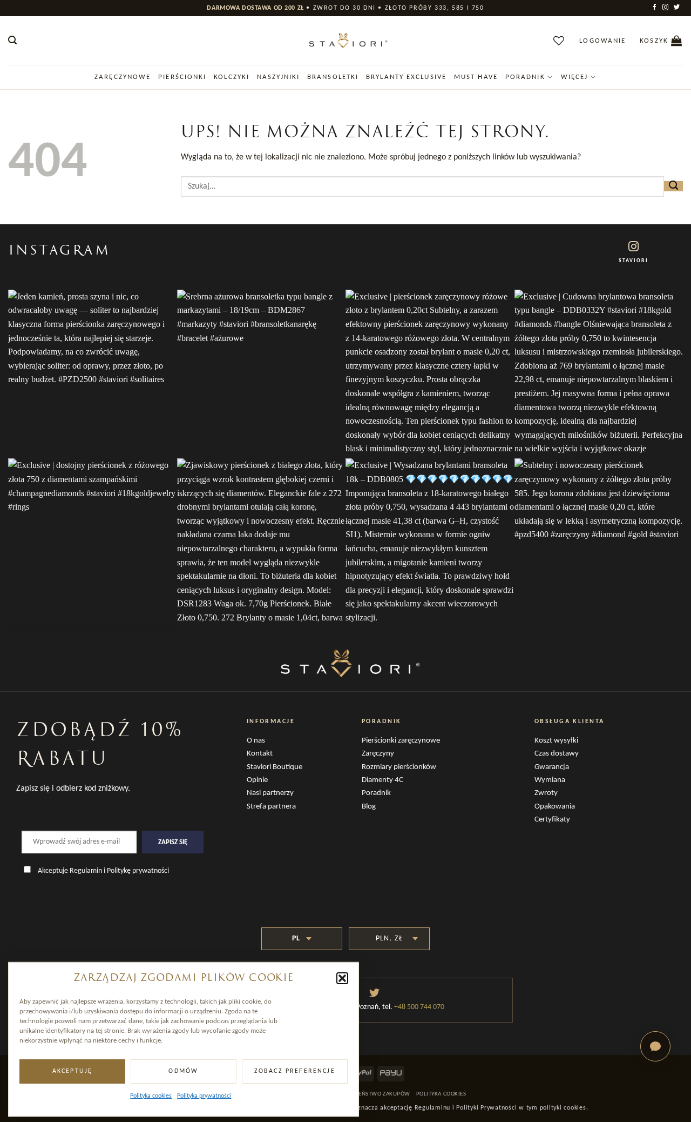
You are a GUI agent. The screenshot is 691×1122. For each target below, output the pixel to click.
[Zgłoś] (673, 186)
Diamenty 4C (382, 780)
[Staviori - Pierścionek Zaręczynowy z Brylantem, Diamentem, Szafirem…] (345, 40)
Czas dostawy (556, 754)
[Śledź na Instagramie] (666, 7)
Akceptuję (72, 1071)
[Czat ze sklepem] (655, 1046)
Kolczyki (231, 77)
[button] (342, 978)
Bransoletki (332, 77)
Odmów (183, 1071)
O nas (256, 741)
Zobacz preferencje (294, 1071)
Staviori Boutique (274, 767)
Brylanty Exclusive (406, 77)
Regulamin (86, 871)
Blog (369, 807)
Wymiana (549, 780)
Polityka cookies (151, 1096)
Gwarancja (551, 767)
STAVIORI (633, 261)
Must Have (476, 77)
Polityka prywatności (204, 1096)
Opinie (257, 780)
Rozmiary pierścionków (399, 767)
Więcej (574, 77)
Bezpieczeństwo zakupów (372, 1094)
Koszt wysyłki (556, 741)
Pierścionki (182, 77)
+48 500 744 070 (418, 1007)
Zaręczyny (378, 754)
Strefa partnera (271, 807)
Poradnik (525, 77)
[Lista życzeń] (559, 40)
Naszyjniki (278, 77)
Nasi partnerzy (270, 793)
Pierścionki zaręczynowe (401, 741)
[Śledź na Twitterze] (677, 7)
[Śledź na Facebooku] (655, 7)
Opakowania (554, 807)
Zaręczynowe (122, 77)
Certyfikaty (552, 820)
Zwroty (546, 793)
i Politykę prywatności (136, 871)
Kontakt (260, 754)
